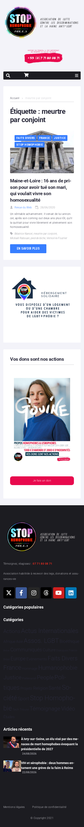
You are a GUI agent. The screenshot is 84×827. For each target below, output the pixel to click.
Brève (6, 650)
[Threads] (46, 592)
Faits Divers (25, 138)
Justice (60, 138)
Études (9, 717)
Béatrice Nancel (23, 233)
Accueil (14, 98)
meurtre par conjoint (45, 233)
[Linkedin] (71, 592)
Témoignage (45, 708)
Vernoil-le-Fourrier (57, 238)
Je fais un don (42, 480)
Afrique (9, 641)
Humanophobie (57, 667)
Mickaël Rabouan (20, 238)
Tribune (24, 709)
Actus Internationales (49, 631)
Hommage (29, 669)
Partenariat (29, 678)
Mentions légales (14, 807)
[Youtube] (58, 592)
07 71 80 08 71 (42, 563)
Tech (16, 709)
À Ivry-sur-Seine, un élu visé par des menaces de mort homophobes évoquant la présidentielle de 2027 (50, 744)
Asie (19, 641)
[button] (77, 75)
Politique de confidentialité (49, 807)
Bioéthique (69, 641)
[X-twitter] (9, 592)
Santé (55, 688)
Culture (49, 650)
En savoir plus (28, 248)
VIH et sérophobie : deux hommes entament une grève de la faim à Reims (47, 765)
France (44, 138)
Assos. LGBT (41, 640)
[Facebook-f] (21, 592)
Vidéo (68, 708)
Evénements (36, 659)
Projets (26, 688)
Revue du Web (23, 207)
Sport (23, 698)
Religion (40, 688)
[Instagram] (33, 592)
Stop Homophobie (29, 144)
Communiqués (26, 649)
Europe (18, 658)
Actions (11, 631)
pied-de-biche (38, 238)
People (45, 677)
